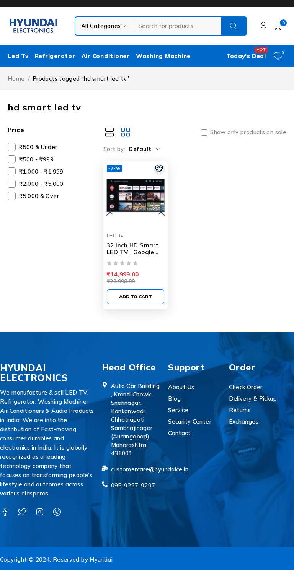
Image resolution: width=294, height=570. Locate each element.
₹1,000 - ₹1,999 (41, 171)
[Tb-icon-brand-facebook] (5, 512)
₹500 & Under (38, 147)
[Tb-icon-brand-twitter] (22, 512)
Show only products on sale (248, 132)
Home (16, 78)
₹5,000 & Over (39, 196)
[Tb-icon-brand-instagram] (39, 512)
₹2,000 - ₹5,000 (41, 183)
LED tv (115, 235)
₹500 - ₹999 (36, 159)
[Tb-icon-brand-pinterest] (57, 512)
